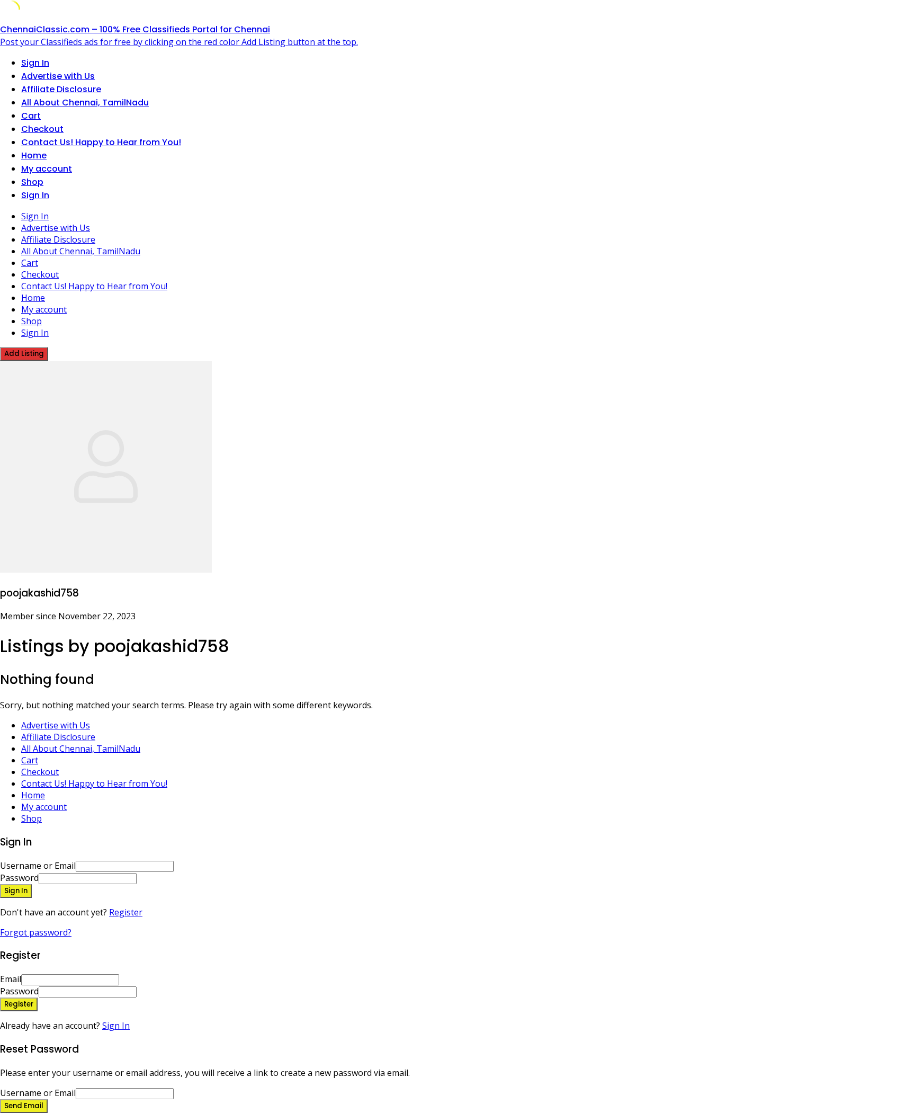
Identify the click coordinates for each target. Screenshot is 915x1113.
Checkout (42, 129)
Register (125, 912)
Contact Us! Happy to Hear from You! (101, 142)
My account (46, 169)
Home (34, 155)
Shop (32, 182)
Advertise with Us (58, 76)
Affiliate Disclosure (61, 89)
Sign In (116, 1025)
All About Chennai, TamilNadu (85, 102)
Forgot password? (35, 932)
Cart (31, 116)
